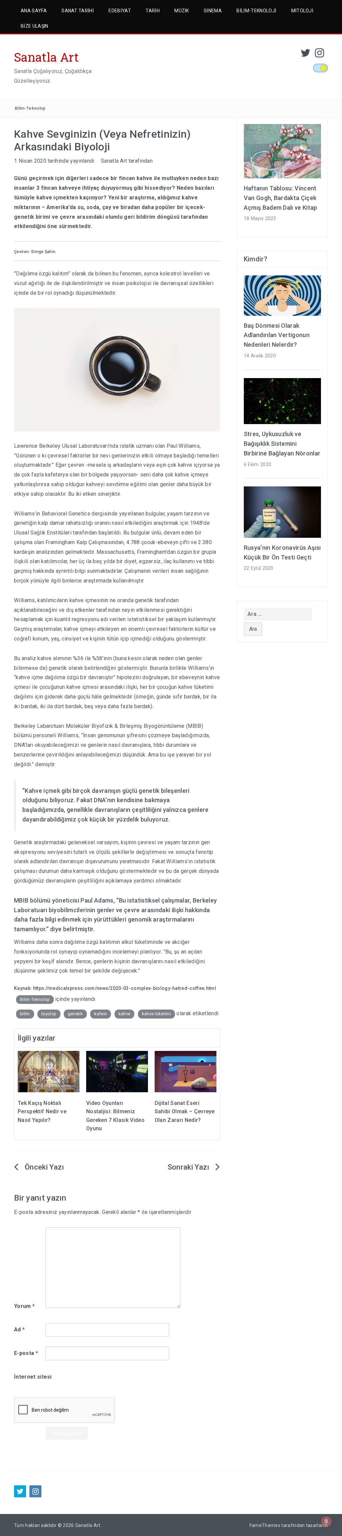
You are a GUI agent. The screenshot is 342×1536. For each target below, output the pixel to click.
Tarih (153, 10)
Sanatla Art (46, 57)
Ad (19, 1329)
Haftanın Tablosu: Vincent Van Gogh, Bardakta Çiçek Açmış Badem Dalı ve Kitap (280, 198)
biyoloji (48, 1013)
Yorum (24, 1306)
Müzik (181, 10)
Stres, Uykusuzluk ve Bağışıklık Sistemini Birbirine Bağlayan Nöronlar (282, 443)
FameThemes (264, 1525)
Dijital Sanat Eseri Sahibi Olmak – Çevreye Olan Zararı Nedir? (185, 1111)
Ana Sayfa (34, 10)
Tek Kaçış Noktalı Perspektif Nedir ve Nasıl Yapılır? (42, 1111)
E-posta (26, 1353)
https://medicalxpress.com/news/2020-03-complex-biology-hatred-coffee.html (124, 988)
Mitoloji (302, 10)
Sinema (213, 10)
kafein (100, 1013)
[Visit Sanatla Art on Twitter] (306, 55)
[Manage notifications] (326, 1521)
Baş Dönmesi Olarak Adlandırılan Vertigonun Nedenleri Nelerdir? (277, 335)
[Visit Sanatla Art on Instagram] (319, 55)
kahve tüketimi (156, 1013)
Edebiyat (120, 10)
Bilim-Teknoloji (256, 10)
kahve (125, 1013)
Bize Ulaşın (34, 26)
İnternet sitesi (33, 1377)
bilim (25, 1013)
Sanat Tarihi (77, 10)
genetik (75, 1013)
